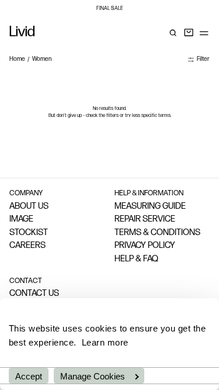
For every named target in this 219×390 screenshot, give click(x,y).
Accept (28, 376)
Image (21, 219)
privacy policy (144, 245)
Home (17, 59)
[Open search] (173, 32)
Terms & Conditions (157, 233)
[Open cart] (188, 32)
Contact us (34, 293)
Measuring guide (150, 206)
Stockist (28, 233)
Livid (22, 32)
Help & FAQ (136, 259)
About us (28, 206)
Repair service (144, 219)
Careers (27, 245)
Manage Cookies (92, 376)
